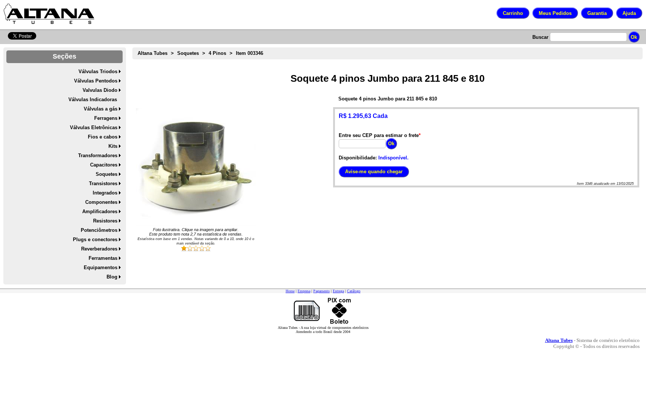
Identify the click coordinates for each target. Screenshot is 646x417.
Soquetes (106, 174)
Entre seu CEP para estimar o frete (379, 135)
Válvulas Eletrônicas (93, 127)
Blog (112, 277)
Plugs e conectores (95, 239)
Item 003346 (249, 53)
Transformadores (97, 155)
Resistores (105, 221)
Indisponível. (393, 158)
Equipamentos (100, 267)
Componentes (101, 202)
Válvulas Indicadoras (92, 99)
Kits (112, 146)
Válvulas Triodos (98, 71)
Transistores (103, 183)
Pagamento (321, 291)
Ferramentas (103, 258)
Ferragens (105, 118)
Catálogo (353, 291)
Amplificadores (99, 211)
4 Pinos (217, 53)
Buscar (540, 37)
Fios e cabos (102, 137)
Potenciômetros (99, 230)
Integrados (105, 193)
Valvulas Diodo (100, 90)
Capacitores (103, 165)
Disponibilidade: (358, 158)
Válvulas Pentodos (95, 81)
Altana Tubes (152, 53)
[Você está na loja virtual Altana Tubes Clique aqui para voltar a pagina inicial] (49, 14)
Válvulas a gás (100, 109)
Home (290, 291)
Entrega (338, 291)
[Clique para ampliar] (196, 166)
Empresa (304, 291)
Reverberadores (99, 249)
